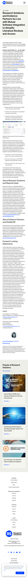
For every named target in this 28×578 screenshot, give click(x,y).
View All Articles (6, 371)
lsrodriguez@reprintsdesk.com (10, 317)
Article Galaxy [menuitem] (14, 480)
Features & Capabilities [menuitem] (14, 491)
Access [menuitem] (14, 495)
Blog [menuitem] (14, 513)
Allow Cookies (19, 572)
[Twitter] (8, 552)
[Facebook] (11, 552)
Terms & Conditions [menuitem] (14, 562)
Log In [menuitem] (14, 518)
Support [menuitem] (14, 527)
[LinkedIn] (19, 552)
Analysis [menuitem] (14, 500)
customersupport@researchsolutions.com (14, 545)
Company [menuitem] (14, 504)
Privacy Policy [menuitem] (14, 560)
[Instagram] (14, 552)
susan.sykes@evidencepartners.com (11, 326)
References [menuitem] (14, 482)
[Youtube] (17, 552)
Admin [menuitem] (14, 522)
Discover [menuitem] (14, 493)
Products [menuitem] (14, 478)
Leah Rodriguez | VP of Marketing (10, 342)
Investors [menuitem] (14, 506)
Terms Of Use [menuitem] (14, 558)
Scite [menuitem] (14, 484)
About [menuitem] (14, 509)
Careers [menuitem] (14, 511)
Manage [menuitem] (14, 498)
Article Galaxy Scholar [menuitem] (14, 487)
